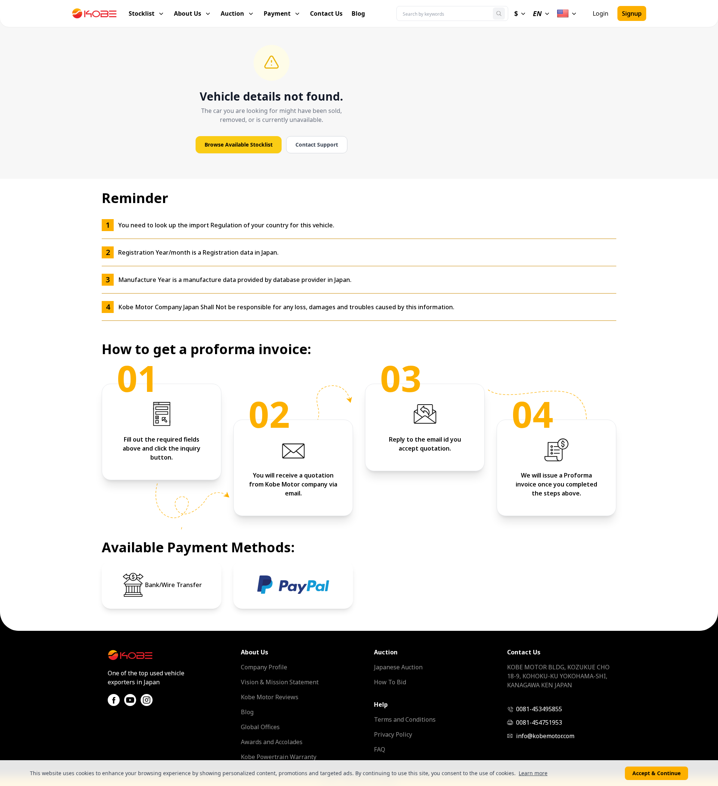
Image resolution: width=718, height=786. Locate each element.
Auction (232, 13)
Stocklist (141, 13)
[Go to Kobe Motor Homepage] (100, 13)
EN (537, 13)
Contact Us (326, 13)
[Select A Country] (567, 13)
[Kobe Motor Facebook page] (114, 700)
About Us (187, 13)
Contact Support (316, 144)
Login (600, 13)
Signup (632, 13)
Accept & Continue (656, 773)
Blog (358, 13)
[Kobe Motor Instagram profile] (147, 700)
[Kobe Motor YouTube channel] (130, 700)
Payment (277, 13)
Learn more (533, 773)
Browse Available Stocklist (239, 144)
